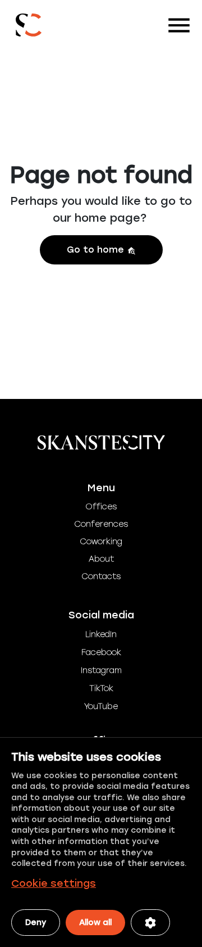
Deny (35, 922)
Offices (101, 506)
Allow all (95, 922)
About (101, 559)
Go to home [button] (97, 249)
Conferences (101, 524)
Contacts (101, 576)
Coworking (101, 541)
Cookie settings (53, 883)
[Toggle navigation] (179, 25)
